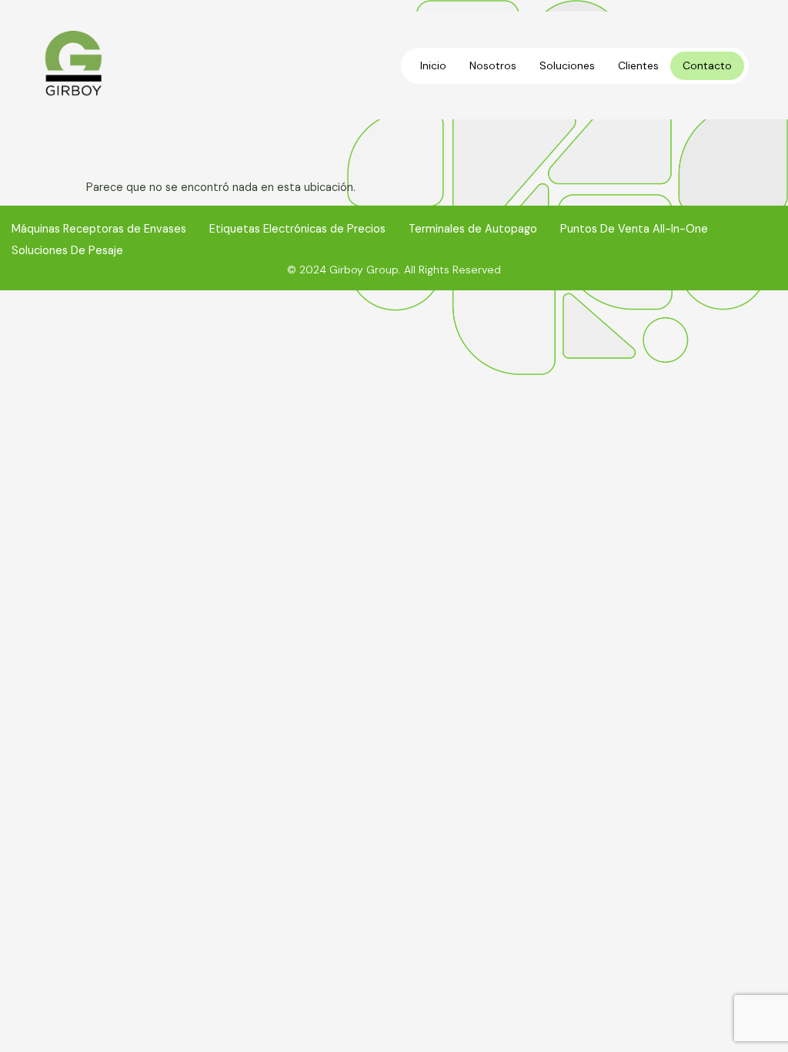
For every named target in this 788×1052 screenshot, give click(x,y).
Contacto (707, 65)
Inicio (433, 65)
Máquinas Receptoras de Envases (99, 229)
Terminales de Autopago (473, 229)
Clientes (638, 65)
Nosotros (492, 65)
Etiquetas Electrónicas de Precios (297, 229)
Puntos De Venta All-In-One (634, 229)
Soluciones (567, 65)
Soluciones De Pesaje (67, 250)
